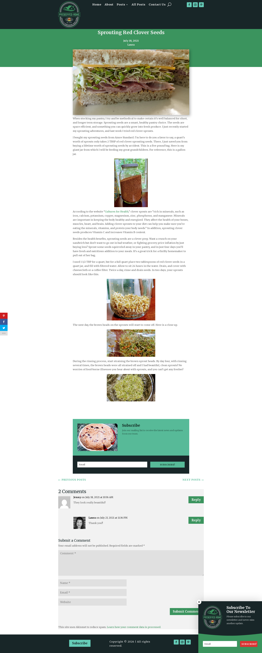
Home (96, 4)
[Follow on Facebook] (189, 4)
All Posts (138, 4)
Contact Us (157, 4)
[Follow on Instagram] (195, 4)
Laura (92, 517)
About (109, 4)
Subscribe (79, 643)
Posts (121, 4)
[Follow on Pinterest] (201, 4)
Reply (196, 500)
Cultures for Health (116, 211)
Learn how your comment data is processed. (134, 627)
